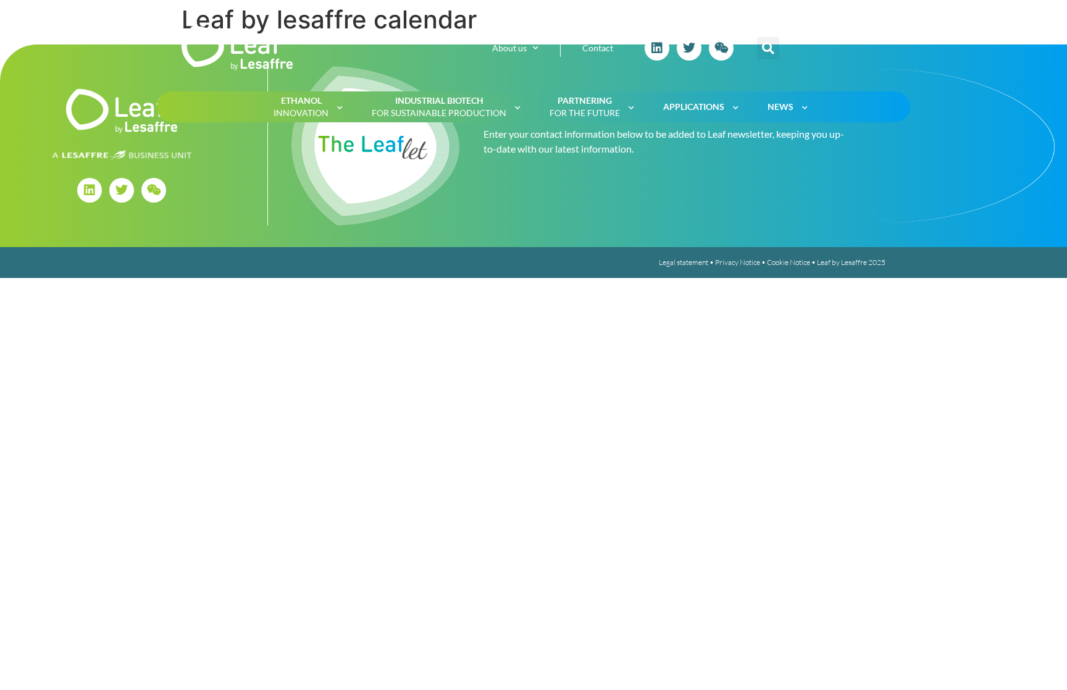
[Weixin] (721, 48)
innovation (301, 106)
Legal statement (683, 262)
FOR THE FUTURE (585, 106)
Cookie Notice (788, 262)
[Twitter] (689, 48)
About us (509, 48)
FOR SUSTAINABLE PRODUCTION (439, 106)
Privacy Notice (737, 262)
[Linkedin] (657, 48)
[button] (768, 48)
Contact (597, 48)
